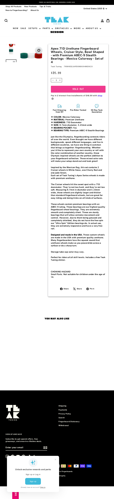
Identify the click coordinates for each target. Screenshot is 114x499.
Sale (23, 28)
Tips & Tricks (45, 7)
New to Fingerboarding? (17, 10)
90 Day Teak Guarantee (96, 111)
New (15, 28)
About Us (35, 10)
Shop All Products (14, 7)
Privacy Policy (65, 414)
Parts (47, 28)
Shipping (62, 406)
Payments (63, 410)
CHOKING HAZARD (60, 272)
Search (62, 418)
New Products (30, 7)
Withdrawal (64, 425)
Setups (34, 28)
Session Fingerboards (57, 32)
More (78, 28)
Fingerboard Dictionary (69, 422)
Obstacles (62, 28)
